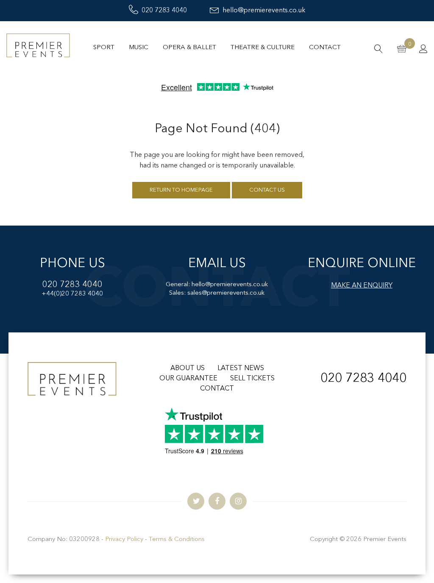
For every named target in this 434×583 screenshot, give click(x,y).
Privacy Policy (124, 539)
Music (138, 48)
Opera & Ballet (189, 48)
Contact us (267, 190)
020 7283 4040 (164, 10)
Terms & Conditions (177, 539)
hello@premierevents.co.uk (264, 10)
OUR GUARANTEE (188, 378)
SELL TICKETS (252, 378)
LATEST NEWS (240, 368)
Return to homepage (181, 190)
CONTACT (217, 388)
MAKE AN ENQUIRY (361, 285)
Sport (103, 48)
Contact (325, 48)
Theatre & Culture (263, 48)
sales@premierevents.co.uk (225, 293)
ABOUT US (187, 368)
